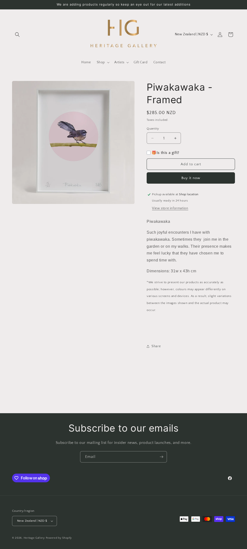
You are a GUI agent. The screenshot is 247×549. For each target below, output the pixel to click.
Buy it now (190, 178)
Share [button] (156, 346)
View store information (170, 208)
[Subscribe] (161, 456)
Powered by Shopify (59, 537)
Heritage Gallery (34, 537)
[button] (17, 34)
